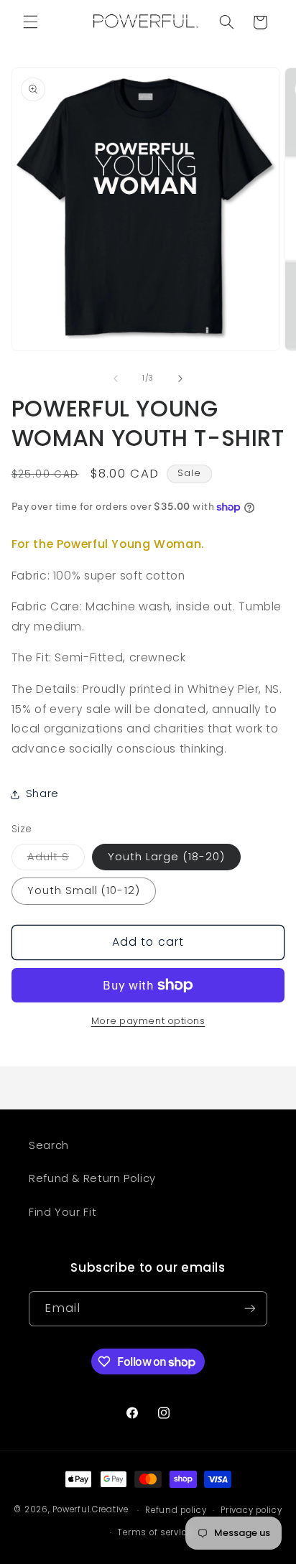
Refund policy (176, 1510)
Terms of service (155, 1532)
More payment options (148, 1021)
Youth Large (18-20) (166, 857)
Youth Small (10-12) (83, 890)
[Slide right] (180, 378)
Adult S (56, 859)
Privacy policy (251, 1510)
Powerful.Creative (90, 1510)
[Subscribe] (250, 1308)
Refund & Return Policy (92, 1178)
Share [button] (42, 793)
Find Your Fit (62, 1212)
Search (49, 1145)
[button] (30, 22)
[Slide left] (115, 378)
